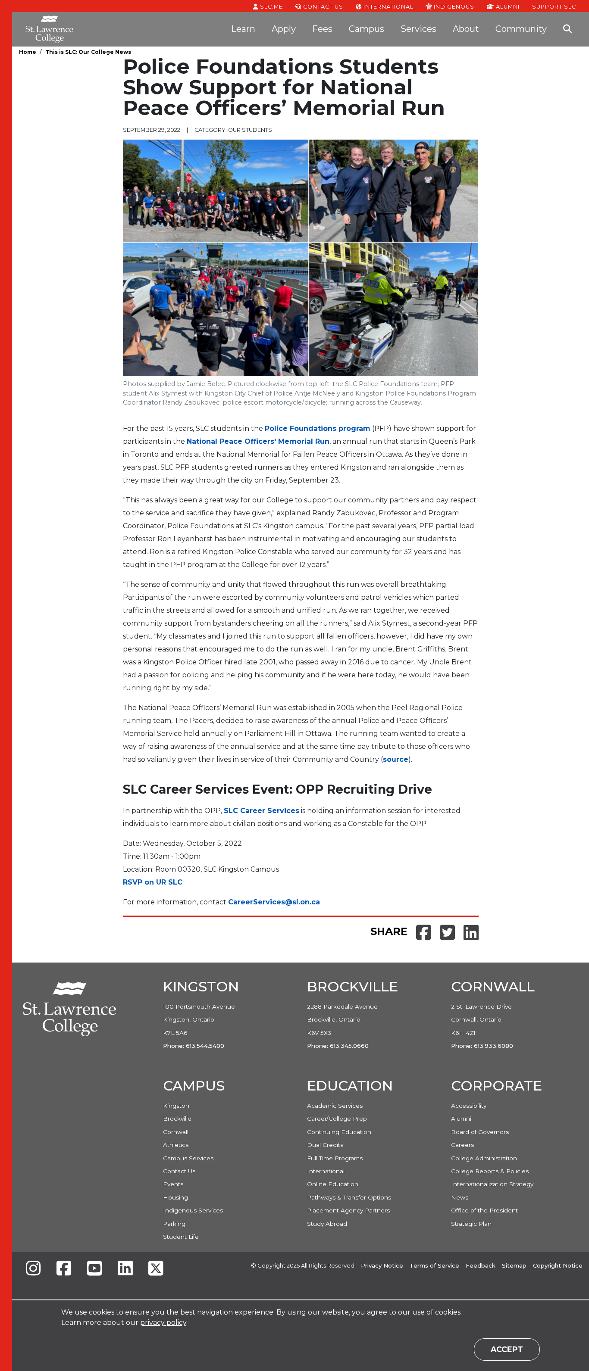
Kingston (176, 1105)
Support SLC (554, 6)
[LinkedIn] (125, 1269)
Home (27, 52)
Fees (322, 29)
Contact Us (322, 6)
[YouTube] (94, 1269)
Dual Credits (325, 1144)
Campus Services (188, 1158)
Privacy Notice (382, 1265)
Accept (507, 1349)
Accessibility (468, 1105)
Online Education (332, 1184)
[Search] (567, 29)
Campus (366, 29)
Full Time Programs (335, 1158)
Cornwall (175, 1131)
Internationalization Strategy (492, 1184)
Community (521, 29)
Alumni (507, 6)
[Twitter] (155, 1269)
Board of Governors (480, 1131)
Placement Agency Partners (348, 1210)
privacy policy (163, 1322)
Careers (462, 1144)
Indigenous (453, 6)
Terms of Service (434, 1265)
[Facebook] (63, 1269)
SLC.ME (270, 6)
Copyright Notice (558, 1265)
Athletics (175, 1144)
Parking (174, 1223)
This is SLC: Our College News (88, 52)
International (388, 6)
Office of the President (484, 1210)
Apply (284, 29)
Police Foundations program (317, 428)
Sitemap (514, 1265)
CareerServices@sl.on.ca (274, 902)
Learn (243, 29)
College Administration (484, 1158)
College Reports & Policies (490, 1171)
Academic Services (335, 1105)
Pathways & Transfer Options (349, 1197)
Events (173, 1184)
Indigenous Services (193, 1210)
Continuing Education (339, 1131)
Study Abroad (327, 1223)
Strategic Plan (471, 1223)
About (466, 29)
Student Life (181, 1236)
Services (418, 29)
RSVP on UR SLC (152, 882)
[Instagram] (33, 1269)
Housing (175, 1197)
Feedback (480, 1265)
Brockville (177, 1118)
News (459, 1197)
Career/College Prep (337, 1118)
